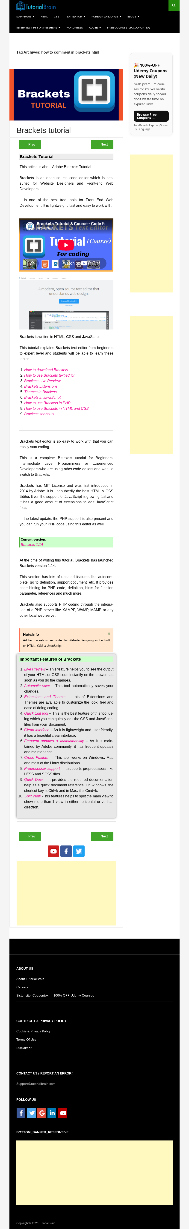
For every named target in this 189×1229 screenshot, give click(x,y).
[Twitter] (79, 851)
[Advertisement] (66, 893)
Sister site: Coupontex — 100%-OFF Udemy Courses (53, 995)
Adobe (88, 27)
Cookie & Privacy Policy (33, 1031)
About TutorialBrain (30, 979)
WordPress (70, 27)
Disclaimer (24, 1048)
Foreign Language (100, 16)
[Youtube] (53, 851)
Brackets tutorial (43, 130)
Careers (22, 987)
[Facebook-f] (66, 851)
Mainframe (23, 16)
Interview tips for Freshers (34, 27)
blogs (126, 16)
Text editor (71, 16)
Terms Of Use (25, 1040)
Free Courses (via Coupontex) (121, 27)
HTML (43, 16)
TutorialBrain (47, 1223)
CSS (55, 16)
